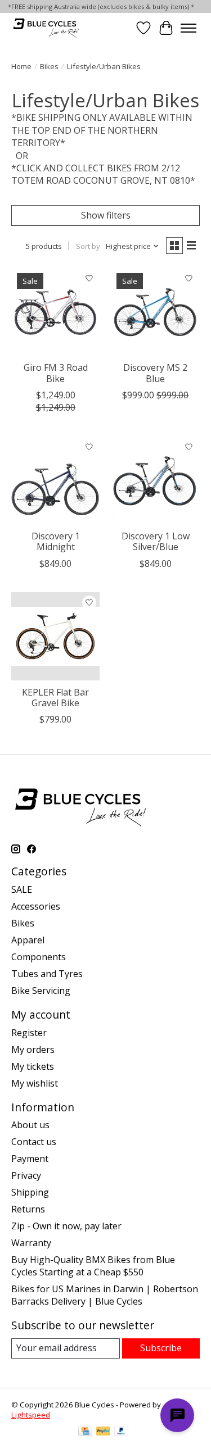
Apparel (27, 940)
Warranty (31, 1243)
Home (21, 66)
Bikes (49, 66)
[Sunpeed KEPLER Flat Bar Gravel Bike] (55, 636)
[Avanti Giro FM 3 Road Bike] (55, 311)
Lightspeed (30, 1415)
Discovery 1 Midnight (56, 541)
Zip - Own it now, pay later (66, 1226)
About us (30, 1125)
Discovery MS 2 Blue (155, 372)
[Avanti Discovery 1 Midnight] (55, 480)
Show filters (106, 215)
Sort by (88, 246)
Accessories (35, 906)
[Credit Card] (85, 1432)
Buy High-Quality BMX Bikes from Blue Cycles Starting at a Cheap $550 (93, 1265)
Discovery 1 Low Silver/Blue (156, 541)
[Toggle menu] (188, 28)
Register (29, 1032)
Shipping (30, 1192)
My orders (33, 1049)
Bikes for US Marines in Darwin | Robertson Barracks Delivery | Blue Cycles (104, 1295)
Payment (29, 1158)
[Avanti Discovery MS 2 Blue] (155, 311)
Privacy (26, 1175)
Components (38, 957)
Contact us (33, 1141)
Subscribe (161, 1348)
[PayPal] (103, 1432)
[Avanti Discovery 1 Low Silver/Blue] (155, 480)
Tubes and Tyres (47, 973)
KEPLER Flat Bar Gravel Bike (55, 697)
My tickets (32, 1066)
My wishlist (34, 1083)
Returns (28, 1209)
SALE (21, 889)
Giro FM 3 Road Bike (56, 372)
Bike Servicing (40, 990)
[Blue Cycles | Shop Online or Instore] (45, 27)
